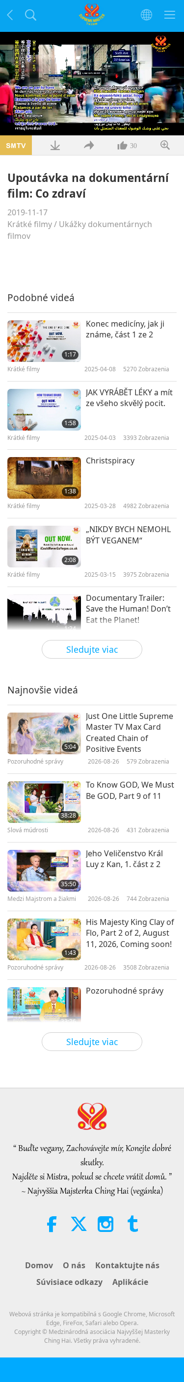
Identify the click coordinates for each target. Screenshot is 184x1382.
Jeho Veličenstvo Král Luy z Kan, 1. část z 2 (124, 859)
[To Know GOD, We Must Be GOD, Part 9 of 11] (44, 802)
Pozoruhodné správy (124, 990)
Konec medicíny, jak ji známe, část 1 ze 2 (125, 329)
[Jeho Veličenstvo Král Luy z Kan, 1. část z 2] (44, 871)
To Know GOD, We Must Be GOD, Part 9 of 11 (130, 790)
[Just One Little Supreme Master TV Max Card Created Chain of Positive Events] (44, 733)
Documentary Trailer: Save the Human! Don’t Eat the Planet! (128, 608)
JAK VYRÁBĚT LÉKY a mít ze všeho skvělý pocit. (129, 398)
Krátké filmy (29, 224)
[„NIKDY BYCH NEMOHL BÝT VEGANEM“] (44, 546)
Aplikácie (130, 1282)
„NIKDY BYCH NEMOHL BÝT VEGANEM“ (128, 534)
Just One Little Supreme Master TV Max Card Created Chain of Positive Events (129, 732)
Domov (39, 1265)
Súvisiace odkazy (69, 1282)
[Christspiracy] (44, 478)
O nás (74, 1265)
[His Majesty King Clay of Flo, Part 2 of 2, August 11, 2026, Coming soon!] (44, 939)
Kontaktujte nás (127, 1265)
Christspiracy (110, 460)
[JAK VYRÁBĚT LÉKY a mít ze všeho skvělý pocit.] (44, 410)
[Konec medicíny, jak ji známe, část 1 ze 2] (44, 341)
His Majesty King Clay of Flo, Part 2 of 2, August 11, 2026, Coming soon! (130, 933)
